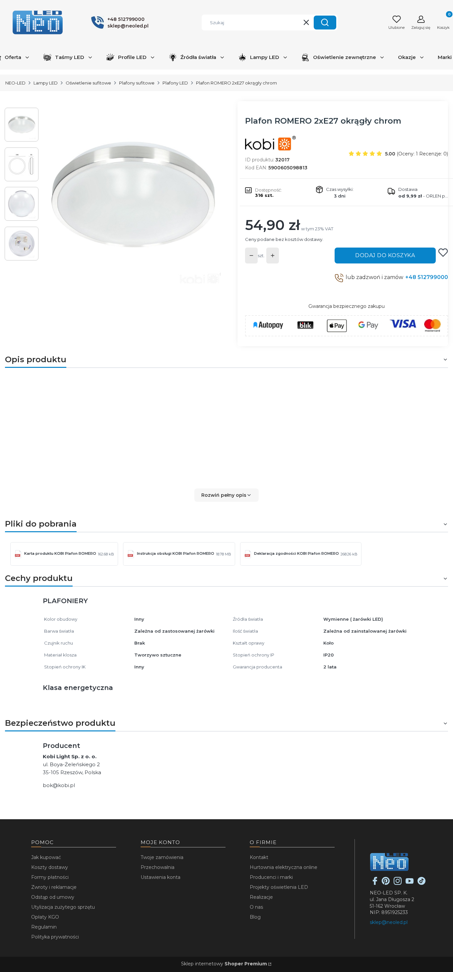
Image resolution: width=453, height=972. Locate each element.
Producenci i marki (271, 877)
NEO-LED (15, 83)
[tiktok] (421, 883)
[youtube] (410, 883)
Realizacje (261, 897)
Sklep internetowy (224, 964)
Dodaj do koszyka (385, 255)
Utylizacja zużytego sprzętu (63, 907)
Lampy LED (45, 83)
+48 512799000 (426, 277)
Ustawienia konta (160, 877)
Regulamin (44, 927)
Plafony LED (175, 83)
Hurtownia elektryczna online (283, 867)
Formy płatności (50, 877)
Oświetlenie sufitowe (88, 83)
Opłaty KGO (45, 917)
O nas (256, 907)
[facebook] (375, 883)
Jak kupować (46, 857)
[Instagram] (398, 883)
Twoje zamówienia (162, 857)
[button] (325, 22)
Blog (255, 917)
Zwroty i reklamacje (54, 887)
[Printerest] (386, 883)
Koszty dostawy (49, 867)
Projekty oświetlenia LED (279, 887)
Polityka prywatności (55, 937)
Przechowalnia (157, 867)
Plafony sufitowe (137, 83)
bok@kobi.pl (59, 785)
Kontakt (259, 857)
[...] (133, 195)
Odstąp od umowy (52, 897)
